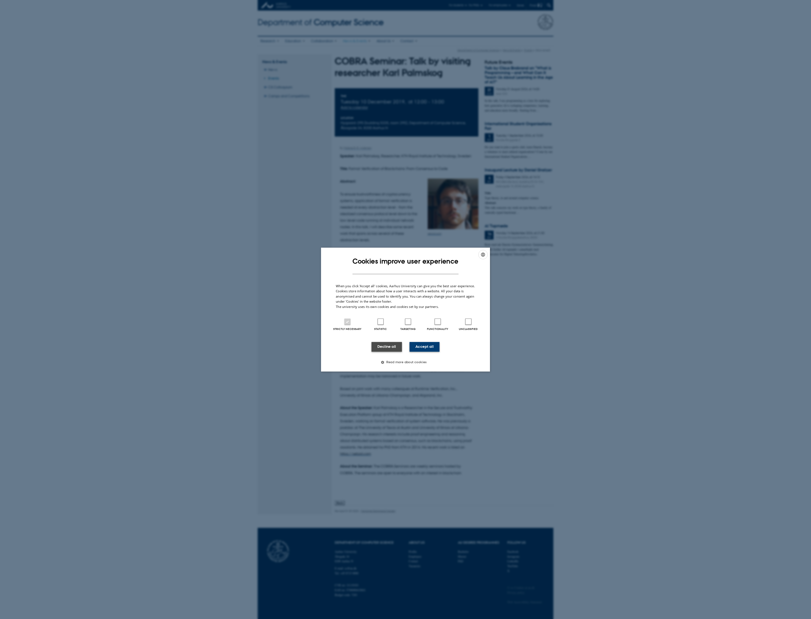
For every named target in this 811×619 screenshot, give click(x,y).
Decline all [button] (386, 346)
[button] (405, 362)
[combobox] (483, 254)
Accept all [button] (424, 346)
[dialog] (405, 309)
